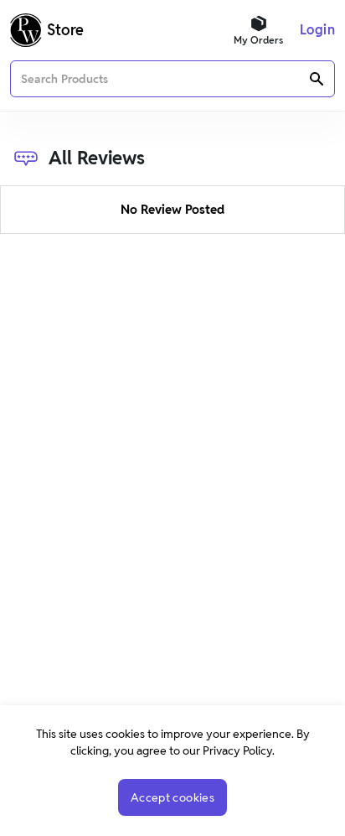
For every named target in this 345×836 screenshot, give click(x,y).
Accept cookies (172, 797)
